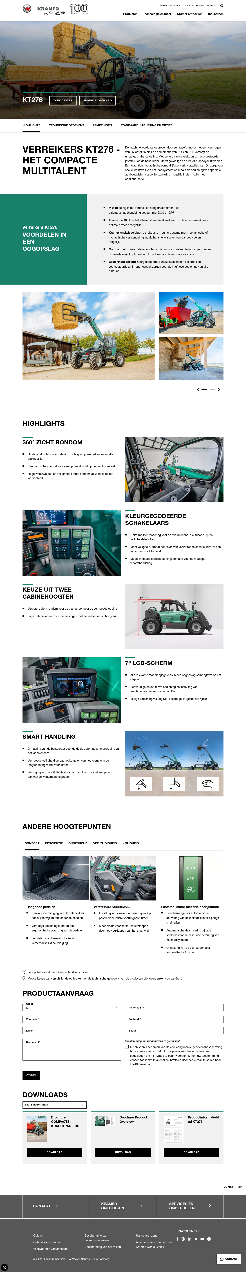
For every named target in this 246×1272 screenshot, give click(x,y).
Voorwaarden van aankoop (50, 1249)
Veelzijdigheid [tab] (105, 843)
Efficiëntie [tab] (54, 843)
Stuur (31, 1075)
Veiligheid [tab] (131, 843)
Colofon (38, 1235)
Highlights (31, 125)
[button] (197, 389)
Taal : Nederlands (36, 1105)
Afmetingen (102, 125)
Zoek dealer (63, 101)
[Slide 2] (212, 389)
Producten (130, 14)
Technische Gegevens (66, 125)
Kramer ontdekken (189, 14)
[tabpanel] (56, 904)
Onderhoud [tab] (78, 843)
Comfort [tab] (32, 843)
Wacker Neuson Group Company (90, 1258)
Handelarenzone (146, 1235)
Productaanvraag (97, 101)
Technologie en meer (157, 14)
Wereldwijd (212, 5)
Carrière (189, 5)
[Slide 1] (204, 389)
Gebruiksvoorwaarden (47, 1242)
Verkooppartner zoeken (171, 5)
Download (54, 1152)
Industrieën (215, 14)
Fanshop (200, 5)
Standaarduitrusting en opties (146, 125)
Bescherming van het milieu (103, 1247)
